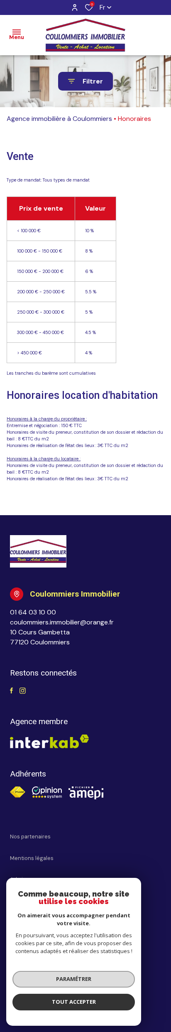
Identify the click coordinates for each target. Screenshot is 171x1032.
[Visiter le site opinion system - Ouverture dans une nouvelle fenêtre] (47, 792)
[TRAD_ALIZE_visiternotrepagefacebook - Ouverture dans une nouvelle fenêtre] (11, 691)
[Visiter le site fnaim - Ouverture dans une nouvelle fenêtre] (17, 792)
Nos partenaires (30, 836)
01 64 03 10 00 (33, 612)
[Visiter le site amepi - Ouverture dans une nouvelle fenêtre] (85, 792)
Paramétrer (73, 979)
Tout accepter (74, 1001)
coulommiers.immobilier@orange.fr (62, 622)
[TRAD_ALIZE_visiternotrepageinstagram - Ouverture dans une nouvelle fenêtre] (23, 691)
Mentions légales (32, 858)
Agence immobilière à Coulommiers (59, 118)
